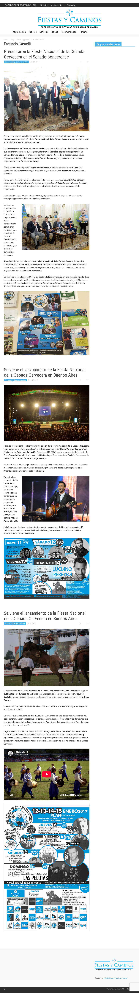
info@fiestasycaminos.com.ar (115, 978)
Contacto (71, 5)
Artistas (33, 32)
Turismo (83, 32)
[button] (132, 31)
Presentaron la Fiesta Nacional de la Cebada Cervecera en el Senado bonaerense (44, 54)
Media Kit (58, 5)
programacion (19, 623)
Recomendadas (68, 32)
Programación (19, 32)
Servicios (44, 32)
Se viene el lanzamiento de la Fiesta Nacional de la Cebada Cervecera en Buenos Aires (44, 372)
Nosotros (44, 5)
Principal (8, 62)
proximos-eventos (21, 62)
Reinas (54, 32)
